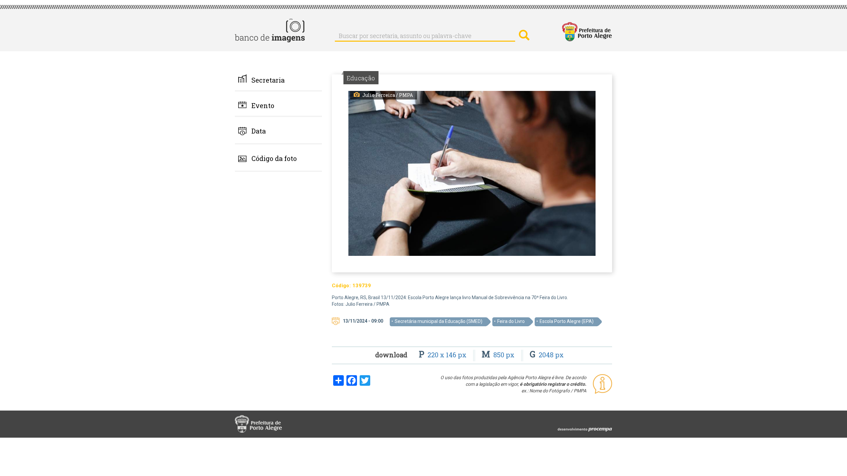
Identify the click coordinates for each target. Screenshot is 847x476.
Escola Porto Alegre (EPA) (567, 321)
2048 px (547, 354)
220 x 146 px (443, 354)
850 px (499, 354)
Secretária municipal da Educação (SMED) (438, 321)
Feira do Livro (511, 321)
